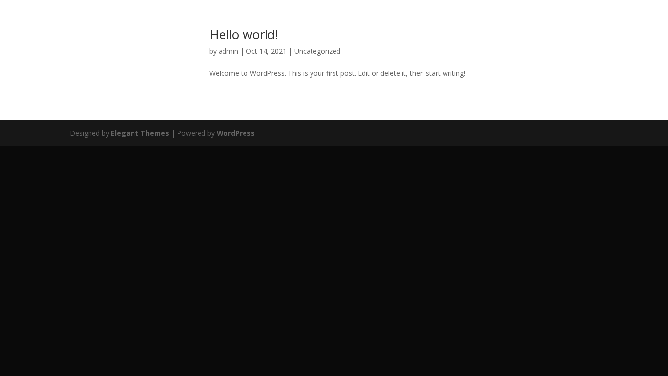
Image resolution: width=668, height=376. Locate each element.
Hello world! (243, 34)
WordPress (236, 133)
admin (228, 51)
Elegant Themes (140, 133)
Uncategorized (317, 51)
